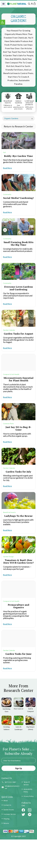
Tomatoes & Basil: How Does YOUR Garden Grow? (18, 561)
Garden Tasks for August (18, 333)
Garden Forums (8, 809)
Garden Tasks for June (18, 654)
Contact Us (7, 805)
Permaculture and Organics (18, 606)
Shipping (6, 819)
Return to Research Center (18, 126)
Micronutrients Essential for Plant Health (18, 379)
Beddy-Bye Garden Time (18, 156)
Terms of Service (27, 783)
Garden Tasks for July (18, 471)
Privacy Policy (29, 796)
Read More (7, 168)
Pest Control (18, 709)
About (5, 800)
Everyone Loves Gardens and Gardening (18, 288)
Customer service (9, 814)
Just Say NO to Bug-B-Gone (18, 428)
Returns (6, 823)
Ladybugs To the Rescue (18, 516)
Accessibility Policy (28, 790)
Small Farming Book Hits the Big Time (18, 243)
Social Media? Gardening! (18, 198)
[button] (3, 4)
